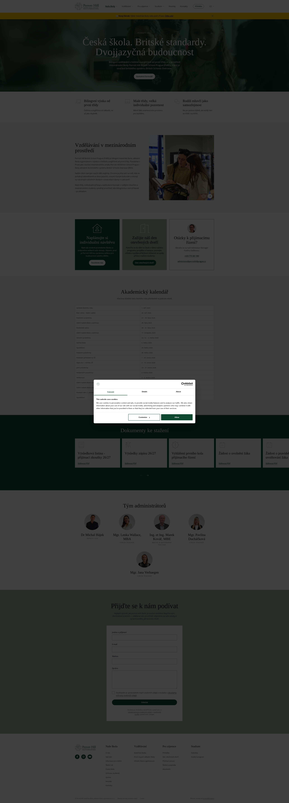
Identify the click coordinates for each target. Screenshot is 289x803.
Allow (177, 417)
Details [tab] (144, 391)
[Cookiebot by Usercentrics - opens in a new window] (183, 384)
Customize (143, 417)
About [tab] (178, 391)
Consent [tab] (110, 392)
